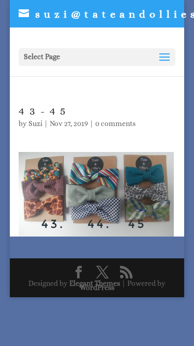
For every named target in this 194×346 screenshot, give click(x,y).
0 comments (115, 123)
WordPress (97, 287)
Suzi (35, 123)
